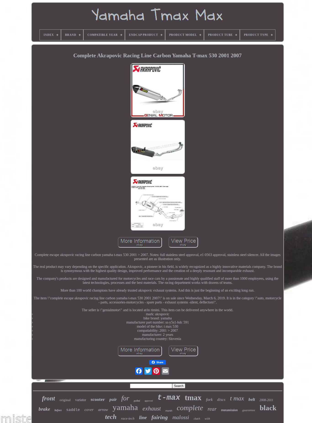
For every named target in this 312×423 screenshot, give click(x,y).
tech (110, 416)
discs (221, 399)
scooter (98, 399)
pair (113, 399)
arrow (103, 409)
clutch (197, 418)
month (168, 410)
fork (209, 399)
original (65, 400)
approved (149, 401)
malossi (180, 417)
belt (252, 399)
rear (212, 409)
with (207, 418)
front (48, 398)
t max (237, 398)
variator (80, 400)
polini (137, 400)
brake (44, 409)
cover (89, 409)
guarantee (248, 410)
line (143, 417)
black (268, 408)
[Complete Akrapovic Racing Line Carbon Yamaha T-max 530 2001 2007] (157, 90)
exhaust (152, 408)
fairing (159, 417)
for (125, 398)
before (58, 410)
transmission (229, 410)
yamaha (125, 407)
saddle (73, 410)
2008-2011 (266, 400)
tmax (193, 397)
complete (190, 408)
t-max (168, 398)
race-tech (128, 418)
